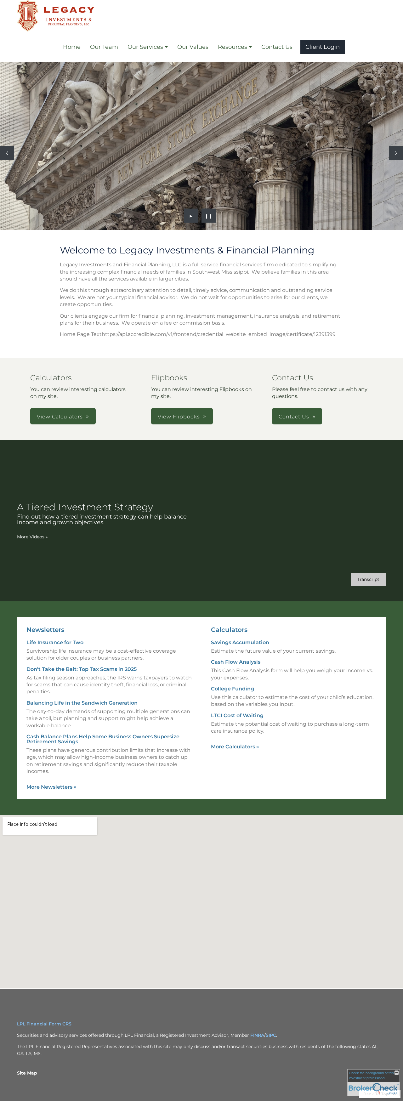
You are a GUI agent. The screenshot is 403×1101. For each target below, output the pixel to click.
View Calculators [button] (60, 417)
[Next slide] (396, 153)
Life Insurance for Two (54, 642)
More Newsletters (51, 787)
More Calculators (235, 747)
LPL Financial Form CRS (44, 1024)
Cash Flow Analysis (235, 662)
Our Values (192, 46)
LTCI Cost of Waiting (237, 715)
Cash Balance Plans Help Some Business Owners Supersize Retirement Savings (102, 739)
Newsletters (45, 629)
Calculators (229, 629)
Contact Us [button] (294, 417)
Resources (232, 46)
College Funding (232, 689)
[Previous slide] (7, 153)
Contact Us (276, 46)
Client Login (322, 46)
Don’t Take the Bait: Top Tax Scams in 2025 (81, 669)
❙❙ (209, 215)
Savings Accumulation (240, 642)
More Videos (32, 537)
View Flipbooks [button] (179, 417)
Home (72, 46)
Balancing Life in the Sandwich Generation (82, 703)
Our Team (104, 46)
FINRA (257, 1035)
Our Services (145, 46)
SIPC (271, 1035)
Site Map (27, 1073)
